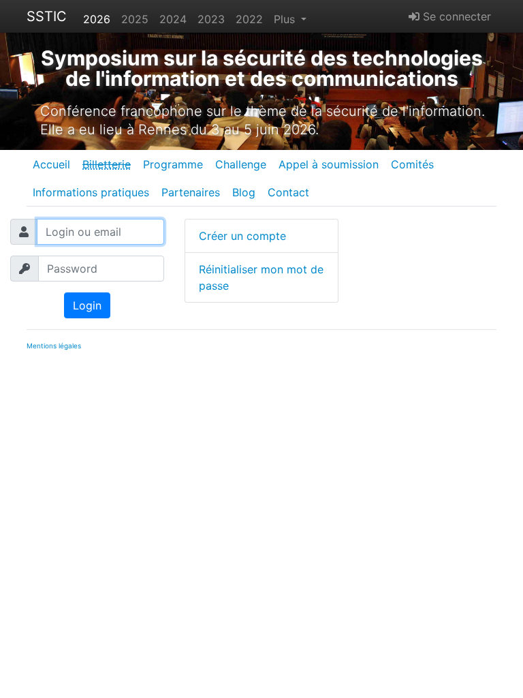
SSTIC (47, 16)
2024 (173, 19)
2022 (249, 19)
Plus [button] (286, 19)
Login (87, 305)
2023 (211, 19)
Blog (243, 192)
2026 (96, 19)
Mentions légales (54, 346)
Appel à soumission (329, 164)
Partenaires (190, 192)
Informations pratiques (91, 192)
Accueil (51, 164)
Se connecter (455, 16)
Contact (288, 192)
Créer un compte (242, 236)
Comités (412, 164)
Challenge (240, 164)
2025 (134, 19)
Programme (173, 164)
